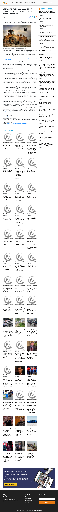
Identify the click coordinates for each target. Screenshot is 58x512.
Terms (26, 496)
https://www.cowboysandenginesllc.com (12, 112)
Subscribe (47, 502)
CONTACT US (32, 2)
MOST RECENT (19, 2)
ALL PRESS (25, 2)
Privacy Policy (28, 498)
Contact (27, 502)
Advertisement (28, 500)
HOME (13, 2)
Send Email (7, 116)
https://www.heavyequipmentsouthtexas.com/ (17, 123)
